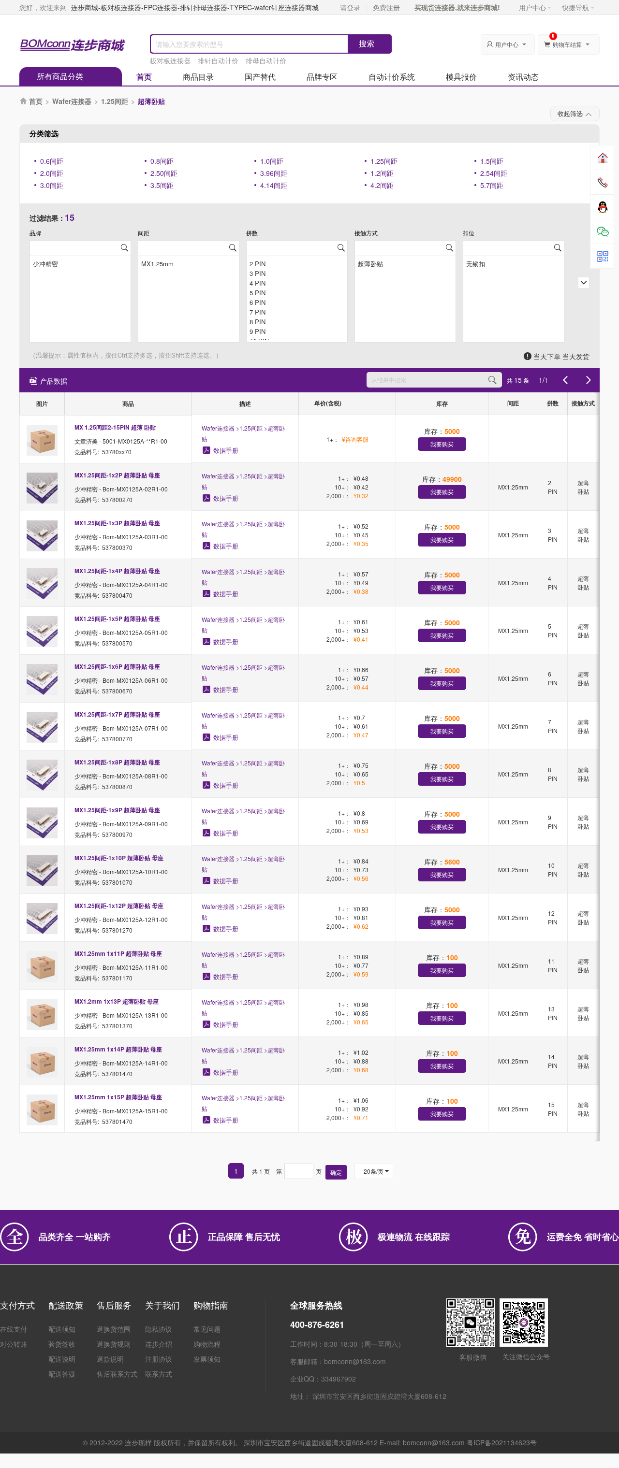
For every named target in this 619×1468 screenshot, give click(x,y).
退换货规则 (114, 1344)
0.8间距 (162, 161)
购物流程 (207, 1344)
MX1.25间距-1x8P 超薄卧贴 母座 (117, 762)
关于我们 (162, 1304)
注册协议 (158, 1359)
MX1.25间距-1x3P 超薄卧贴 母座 (117, 522)
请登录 (350, 7)
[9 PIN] (297, 330)
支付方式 (17, 1304)
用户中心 (532, 7)
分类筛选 (44, 133)
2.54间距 (493, 173)
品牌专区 (322, 76)
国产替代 (260, 76)
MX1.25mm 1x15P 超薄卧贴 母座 (118, 1097)
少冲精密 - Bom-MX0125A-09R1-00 (121, 824)
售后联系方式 (117, 1374)
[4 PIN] (297, 282)
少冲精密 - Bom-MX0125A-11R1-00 (121, 967)
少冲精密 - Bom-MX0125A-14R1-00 (121, 1063)
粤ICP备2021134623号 (502, 1442)
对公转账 (13, 1344)
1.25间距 (114, 101)
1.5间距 (491, 161)
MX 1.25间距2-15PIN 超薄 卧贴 (115, 427)
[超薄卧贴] (405, 263)
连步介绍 (158, 1344)
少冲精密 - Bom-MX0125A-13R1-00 (121, 1015)
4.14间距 (273, 185)
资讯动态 (523, 76)
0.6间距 (51, 161)
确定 (336, 1172)
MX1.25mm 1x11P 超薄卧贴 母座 (118, 953)
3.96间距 (273, 173)
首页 (144, 76)
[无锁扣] (513, 263)
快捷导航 (575, 7)
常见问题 (207, 1329)
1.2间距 (382, 173)
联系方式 (158, 1374)
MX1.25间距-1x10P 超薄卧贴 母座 (118, 857)
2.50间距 (163, 173)
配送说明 (61, 1359)
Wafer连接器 (71, 101)
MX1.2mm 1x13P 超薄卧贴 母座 (116, 1001)
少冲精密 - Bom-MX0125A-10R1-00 (121, 871)
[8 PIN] (297, 321)
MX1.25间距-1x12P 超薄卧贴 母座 (118, 905)
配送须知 (61, 1329)
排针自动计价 (218, 60)
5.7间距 (491, 185)
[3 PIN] (297, 272)
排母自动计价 (266, 60)
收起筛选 (570, 113)
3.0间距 (51, 185)
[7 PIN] (297, 311)
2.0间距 (51, 173)
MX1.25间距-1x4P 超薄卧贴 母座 (117, 570)
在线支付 (13, 1329)
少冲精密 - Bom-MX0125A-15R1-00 (121, 1111)
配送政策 (65, 1304)
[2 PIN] (297, 263)
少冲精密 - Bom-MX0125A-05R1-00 (121, 632)
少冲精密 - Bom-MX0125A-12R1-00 (121, 919)
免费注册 (386, 7)
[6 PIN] (297, 301)
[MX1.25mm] (188, 263)
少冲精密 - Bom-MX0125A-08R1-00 (121, 776)
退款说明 (110, 1359)
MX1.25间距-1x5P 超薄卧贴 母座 (117, 618)
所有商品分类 (60, 76)
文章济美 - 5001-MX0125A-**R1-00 (120, 441)
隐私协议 (158, 1329)
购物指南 (210, 1304)
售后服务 (114, 1304)
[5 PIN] (297, 292)
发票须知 (207, 1359)
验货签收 (61, 1344)
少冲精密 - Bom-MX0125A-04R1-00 (121, 584)
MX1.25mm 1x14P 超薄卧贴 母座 (118, 1049)
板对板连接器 (170, 60)
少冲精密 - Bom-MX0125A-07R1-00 (121, 728)
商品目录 (198, 76)
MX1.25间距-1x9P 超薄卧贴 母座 (117, 810)
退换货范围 (114, 1329)
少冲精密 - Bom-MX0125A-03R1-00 (121, 537)
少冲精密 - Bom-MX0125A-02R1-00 (121, 489)
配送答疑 (61, 1374)
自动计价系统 (391, 76)
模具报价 (461, 76)
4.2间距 (382, 185)
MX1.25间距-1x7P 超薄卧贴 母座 (117, 714)
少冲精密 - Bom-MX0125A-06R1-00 (121, 680)
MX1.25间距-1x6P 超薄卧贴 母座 (117, 666)
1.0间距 (271, 161)
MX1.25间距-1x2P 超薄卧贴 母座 (117, 475)
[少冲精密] (80, 263)
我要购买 (442, 444)
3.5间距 (162, 185)
